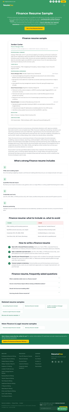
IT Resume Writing (6, 386)
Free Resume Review (7, 396)
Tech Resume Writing (7, 381)
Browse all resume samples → (11, 315)
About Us (37, 356)
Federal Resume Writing (7, 361)
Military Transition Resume (8, 363)
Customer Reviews (23, 363)
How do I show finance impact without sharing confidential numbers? (27, 283)
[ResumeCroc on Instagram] (62, 362)
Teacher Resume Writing (8, 378)
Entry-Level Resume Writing (9, 391)
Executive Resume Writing (8, 358)
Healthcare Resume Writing (8, 383)
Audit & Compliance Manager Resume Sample (55, 306)
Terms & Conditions (6, 403)
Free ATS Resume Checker (25, 356)
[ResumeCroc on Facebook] (52, 362)
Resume (57, 354)
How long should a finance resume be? (20, 293)
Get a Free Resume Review (34, 28)
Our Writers (38, 358)
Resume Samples (23, 358)
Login (63, 1)
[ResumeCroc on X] (55, 362)
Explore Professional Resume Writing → (15, 341)
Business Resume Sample (32, 306)
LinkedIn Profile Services (8, 369)
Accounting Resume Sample (10, 306)
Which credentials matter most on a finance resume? (23, 279)
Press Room (38, 363)
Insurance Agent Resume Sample (11, 311)
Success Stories (23, 361)
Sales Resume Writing (7, 388)
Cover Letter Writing (7, 393)
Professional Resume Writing (9, 356)
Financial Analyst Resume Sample (11, 327)
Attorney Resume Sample (31, 327)
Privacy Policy (15, 403)
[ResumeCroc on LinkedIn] (58, 362)
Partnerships (38, 366)
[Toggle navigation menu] (64, 5)
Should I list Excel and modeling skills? (19, 288)
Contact (21, 403)
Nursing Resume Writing (8, 375)
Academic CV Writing (7, 366)
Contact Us (38, 361)
